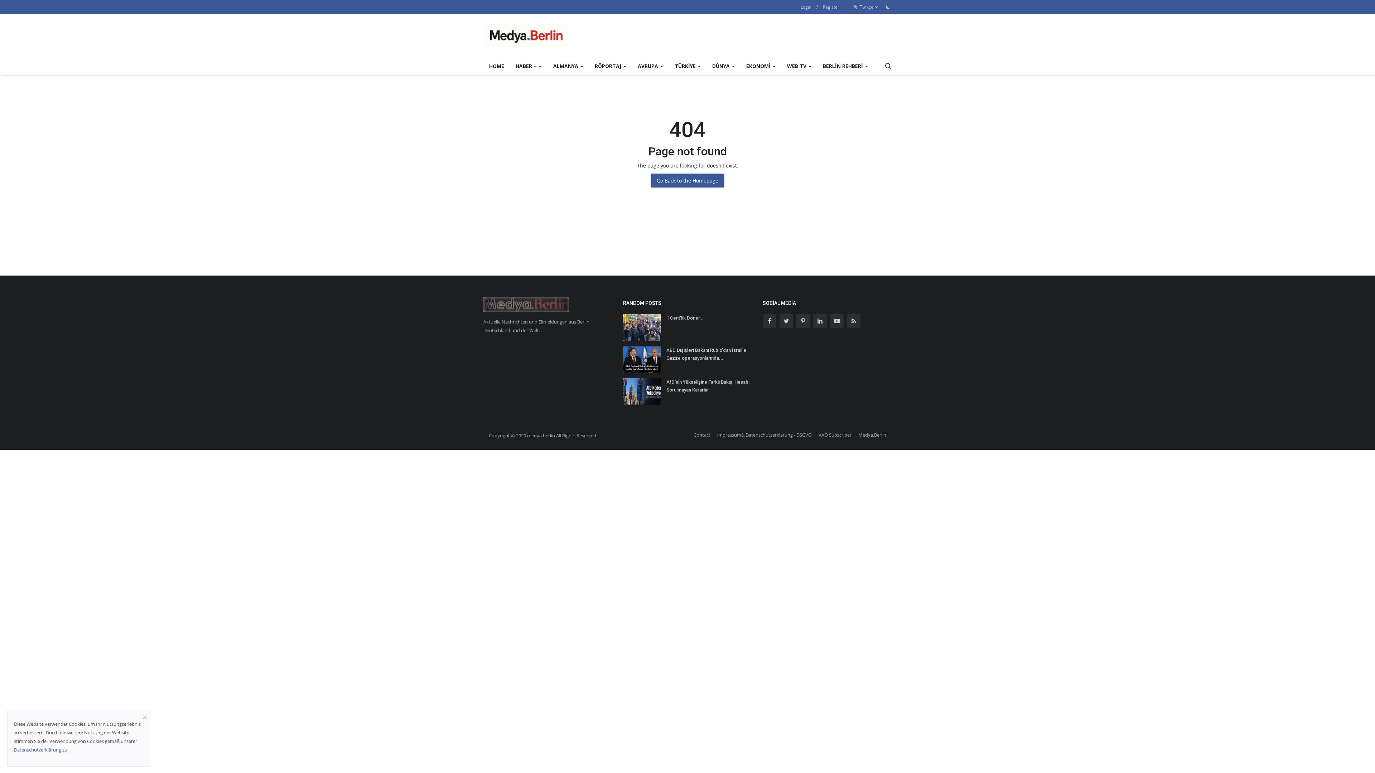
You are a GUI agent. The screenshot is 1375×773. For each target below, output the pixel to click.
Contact (702, 435)
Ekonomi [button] (759, 66)
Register (831, 7)
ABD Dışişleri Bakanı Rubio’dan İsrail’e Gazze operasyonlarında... (706, 354)
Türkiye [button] (686, 66)
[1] (888, 6)
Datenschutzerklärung (37, 750)
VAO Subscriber (835, 435)
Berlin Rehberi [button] (843, 66)
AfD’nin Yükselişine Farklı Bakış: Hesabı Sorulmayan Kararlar (707, 386)
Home (496, 66)
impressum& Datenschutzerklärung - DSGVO (764, 435)
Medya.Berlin (872, 435)
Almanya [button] (566, 66)
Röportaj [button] (609, 66)
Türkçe (866, 7)
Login (806, 7)
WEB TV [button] (797, 66)
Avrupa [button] (649, 66)
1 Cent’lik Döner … (685, 318)
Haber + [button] (527, 66)
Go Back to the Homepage (687, 180)
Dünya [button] (721, 66)
